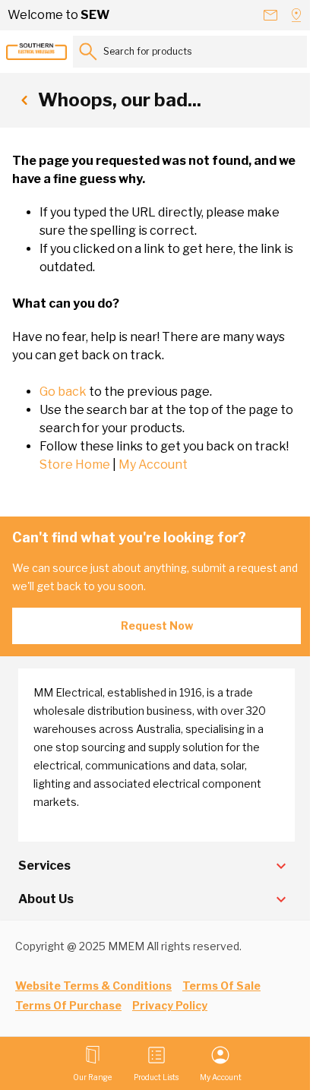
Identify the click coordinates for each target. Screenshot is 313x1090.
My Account (153, 464)
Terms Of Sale (221, 985)
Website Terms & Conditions (93, 985)
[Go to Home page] (36, 51)
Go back (63, 391)
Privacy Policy (169, 1005)
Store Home (75, 464)
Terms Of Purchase (68, 1005)
